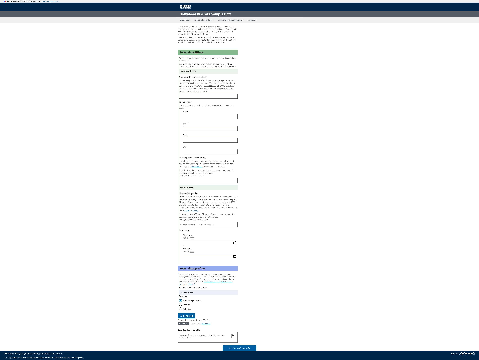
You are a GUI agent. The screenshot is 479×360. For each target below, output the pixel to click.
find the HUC (196, 166)
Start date (187, 235)
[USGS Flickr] (467, 354)
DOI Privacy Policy (12, 353)
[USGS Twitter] (458, 354)
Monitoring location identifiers (192, 77)
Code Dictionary (191, 210)
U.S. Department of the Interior (18, 357)
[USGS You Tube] (470, 354)
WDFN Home (185, 20)
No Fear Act (72, 357)
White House (60, 357)
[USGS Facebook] (461, 354)
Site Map (44, 353)
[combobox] (208, 224)
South (186, 123)
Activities (187, 309)
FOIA (81, 357)
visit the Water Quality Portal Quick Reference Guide (205, 282)
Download (188, 315)
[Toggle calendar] (235, 242)
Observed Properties (188, 193)
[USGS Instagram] (473, 354)
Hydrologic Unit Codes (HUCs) (192, 157)
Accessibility (33, 353)
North (185, 111)
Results (186, 304)
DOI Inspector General (43, 357)
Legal (23, 353)
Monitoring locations (192, 300)
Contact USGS (56, 353)
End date (187, 248)
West (185, 147)
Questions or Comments (239, 348)
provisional (206, 323)
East (185, 135)
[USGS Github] (464, 354)
